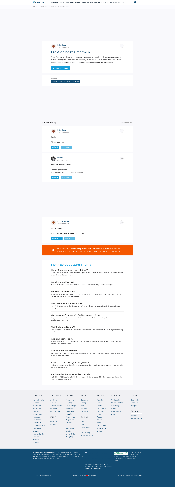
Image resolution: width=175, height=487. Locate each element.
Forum (124, 2)
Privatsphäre (138, 475)
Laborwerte (37, 428)
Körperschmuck (71, 420)
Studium (114, 408)
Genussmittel (101, 408)
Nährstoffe (53, 408)
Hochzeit (84, 408)
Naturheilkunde (38, 434)
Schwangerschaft (87, 436)
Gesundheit (54, 2)
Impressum (121, 475)
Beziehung (84, 400)
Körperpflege (70, 417)
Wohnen (100, 431)
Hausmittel (36, 417)
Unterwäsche (70, 434)
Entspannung (37, 414)
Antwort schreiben (60, 68)
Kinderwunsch (86, 427)
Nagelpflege (70, 428)
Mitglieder (134, 403)
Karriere (104, 2)
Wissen (113, 414)
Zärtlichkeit (75, 81)
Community (135, 400)
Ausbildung (115, 406)
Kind (82, 424)
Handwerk (100, 411)
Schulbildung (85, 433)
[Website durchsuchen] (135, 2)
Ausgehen (100, 400)
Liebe (84, 2)
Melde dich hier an (106, 249)
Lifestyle (97, 2)
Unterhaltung (101, 426)
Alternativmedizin (39, 400)
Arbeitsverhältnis (117, 403)
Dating (83, 403)
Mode (68, 426)
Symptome (36, 437)
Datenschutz (129, 475)
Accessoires (70, 400)
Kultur (99, 414)
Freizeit (99, 403)
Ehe (82, 406)
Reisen (99, 417)
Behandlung (37, 408)
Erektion (51, 6)
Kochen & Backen (56, 406)
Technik (99, 420)
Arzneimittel (37, 406)
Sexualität (67, 81)
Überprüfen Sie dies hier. (93, 468)
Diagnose (36, 411)
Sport (72, 2)
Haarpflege (69, 408)
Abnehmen (53, 400)
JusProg (116, 460)
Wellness (36, 443)
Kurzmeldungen (115, 2)
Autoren (134, 416)
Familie (90, 2)
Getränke (53, 403)
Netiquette (134, 406)
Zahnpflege (70, 437)
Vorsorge (36, 440)
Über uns (135, 411)
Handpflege (70, 411)
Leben (83, 430)
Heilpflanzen (37, 420)
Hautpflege (69, 414)
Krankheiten (37, 423)
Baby (82, 421)
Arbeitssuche (115, 400)
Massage (36, 431)
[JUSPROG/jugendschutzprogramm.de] (121, 453)
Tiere (99, 423)
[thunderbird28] (54, 222)
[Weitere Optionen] (121, 46)
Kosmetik (69, 423)
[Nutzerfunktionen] (140, 2)
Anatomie (36, 403)
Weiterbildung (116, 411)
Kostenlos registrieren (115, 251)
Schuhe (68, 431)
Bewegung (53, 421)
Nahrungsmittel (55, 411)
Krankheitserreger (39, 426)
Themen (41, 6)
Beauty (78, 2)
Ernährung (64, 2)
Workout (53, 424)
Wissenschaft (101, 428)
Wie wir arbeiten (136, 419)
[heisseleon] (54, 46)
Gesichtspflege (71, 406)
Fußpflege (69, 403)
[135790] (54, 158)
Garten (99, 406)
